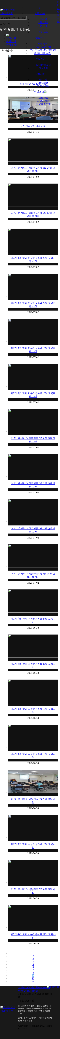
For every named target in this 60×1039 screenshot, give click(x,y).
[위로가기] (53, 987)
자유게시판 (43, 100)
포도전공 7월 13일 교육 (33, 126)
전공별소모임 (43, 104)
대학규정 (43, 25)
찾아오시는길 (30, 990)
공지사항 (43, 79)
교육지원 (40, 74)
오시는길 (43, 32)
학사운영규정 (43, 65)
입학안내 (40, 38)
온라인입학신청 (42, 53)
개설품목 (43, 43)
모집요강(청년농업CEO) (43, 50)
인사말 (43, 19)
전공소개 (43, 68)
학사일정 (43, 83)
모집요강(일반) (42, 47)
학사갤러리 (43, 86)
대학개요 (43, 22)
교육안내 (40, 59)
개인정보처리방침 (28, 987)
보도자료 (43, 97)
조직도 (43, 29)
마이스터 (39, 91)
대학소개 (40, 13)
